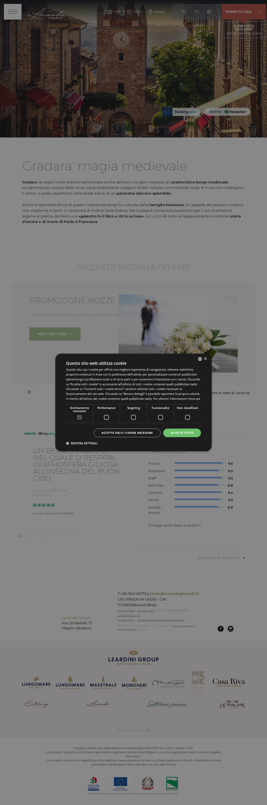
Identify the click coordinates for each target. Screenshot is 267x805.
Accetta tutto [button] (182, 433)
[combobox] (200, 359)
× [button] (205, 358)
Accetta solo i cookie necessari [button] (127, 433)
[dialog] (133, 402)
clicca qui (194, 399)
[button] (82, 443)
